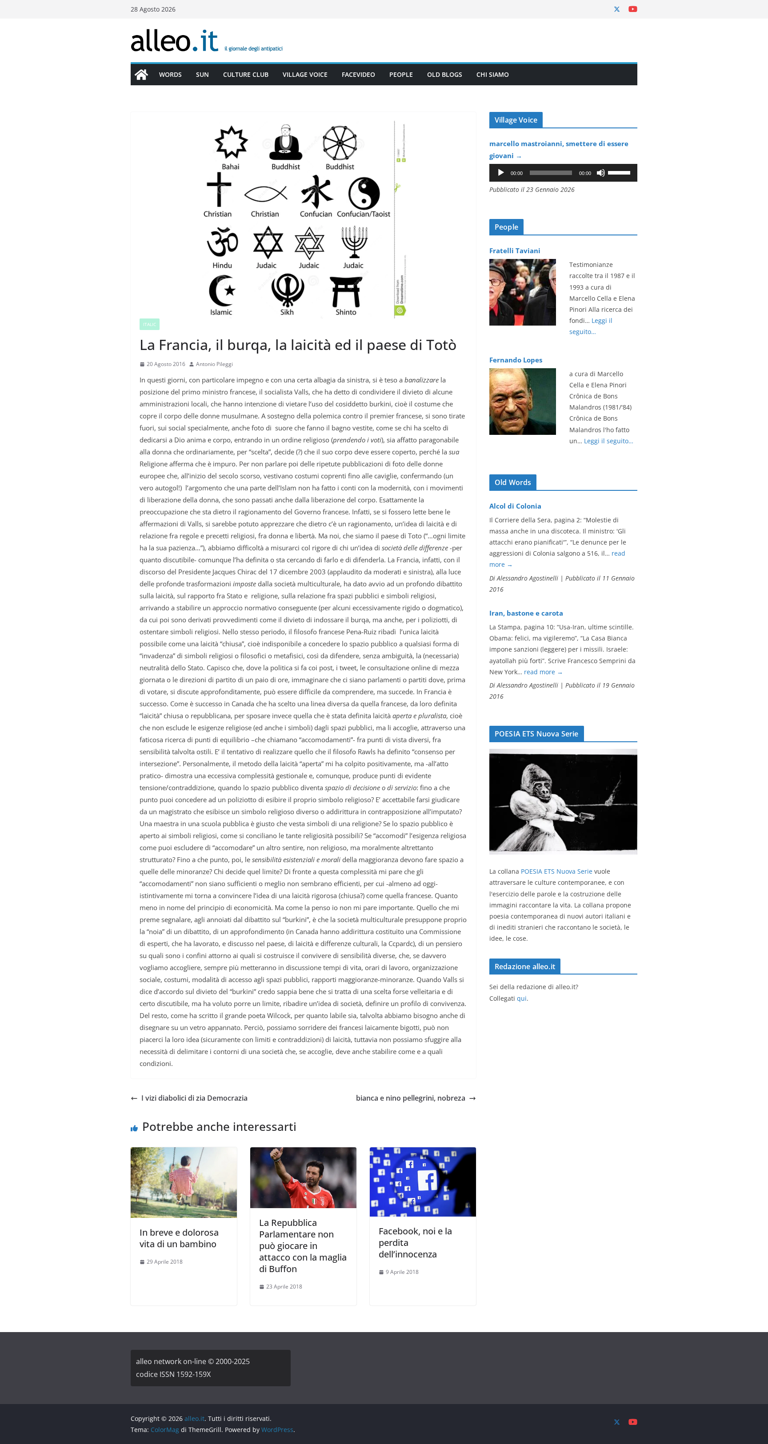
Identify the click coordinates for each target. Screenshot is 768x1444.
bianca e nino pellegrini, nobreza (410, 1098)
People (401, 74)
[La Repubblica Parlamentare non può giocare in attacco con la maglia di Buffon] (303, 1153)
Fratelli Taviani (514, 250)
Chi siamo (492, 74)
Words (170, 74)
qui (522, 998)
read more (543, 672)
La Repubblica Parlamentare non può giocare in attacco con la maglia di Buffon (303, 1246)
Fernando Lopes (515, 359)
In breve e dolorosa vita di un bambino (179, 1238)
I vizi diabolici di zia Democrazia (194, 1098)
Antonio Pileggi (214, 364)
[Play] (500, 172)
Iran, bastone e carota (526, 613)
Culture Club (245, 74)
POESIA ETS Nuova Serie (556, 871)
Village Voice (305, 74)
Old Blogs (444, 74)
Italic (149, 324)
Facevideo (358, 74)
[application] (563, 173)
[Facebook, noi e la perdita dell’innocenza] (423, 1153)
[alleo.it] (141, 74)
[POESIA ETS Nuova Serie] (563, 754)
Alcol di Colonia (515, 505)
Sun (202, 74)
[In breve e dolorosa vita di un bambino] (184, 1153)
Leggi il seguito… (608, 441)
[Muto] (600, 172)
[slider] (620, 172)
